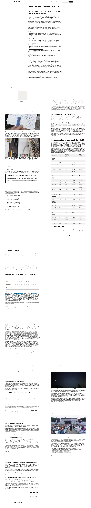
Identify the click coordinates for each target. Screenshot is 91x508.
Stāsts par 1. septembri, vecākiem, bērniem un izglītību (61, 235)
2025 (71, 142)
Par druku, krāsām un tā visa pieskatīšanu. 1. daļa (14, 235)
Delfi (55, 435)
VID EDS (32, 481)
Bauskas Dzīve (54, 184)
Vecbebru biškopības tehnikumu (76, 99)
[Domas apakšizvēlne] (46, 1)
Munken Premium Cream (27, 184)
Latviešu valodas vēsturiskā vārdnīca (36, 55)
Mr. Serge (17, 1)
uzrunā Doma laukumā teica (55, 103)
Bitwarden (32, 410)
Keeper (36, 410)
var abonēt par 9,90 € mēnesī (65, 133)
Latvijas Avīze (54, 169)
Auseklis (53, 182)
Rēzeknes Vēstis (54, 205)
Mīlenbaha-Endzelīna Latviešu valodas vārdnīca (38, 52)
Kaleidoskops (54, 192)
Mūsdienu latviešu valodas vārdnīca (36, 49)
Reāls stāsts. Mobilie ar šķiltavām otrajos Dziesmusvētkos (62, 365)
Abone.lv (74, 122)
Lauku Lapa (53, 173)
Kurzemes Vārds (54, 194)
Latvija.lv (24, 481)
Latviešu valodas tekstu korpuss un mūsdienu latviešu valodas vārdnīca (44, 12)
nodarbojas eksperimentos (33, 61)
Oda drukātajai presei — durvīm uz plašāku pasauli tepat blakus (63, 87)
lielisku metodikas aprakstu (39, 67)
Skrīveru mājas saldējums (71, 101)
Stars (52, 212)
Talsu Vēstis (53, 214)
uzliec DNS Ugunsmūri (29, 383)
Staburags (53, 210)
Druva (53, 187)
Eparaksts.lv (28, 481)
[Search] (71, 1)
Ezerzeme (53, 191)
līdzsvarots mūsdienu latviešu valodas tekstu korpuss (39, 23)
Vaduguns (53, 215)
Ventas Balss (54, 217)
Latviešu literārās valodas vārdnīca (36, 50)
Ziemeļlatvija (54, 223)
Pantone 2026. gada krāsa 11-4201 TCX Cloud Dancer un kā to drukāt (18, 87)
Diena (53, 162)
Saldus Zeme (54, 209)
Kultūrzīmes (54, 167)
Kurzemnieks (54, 196)
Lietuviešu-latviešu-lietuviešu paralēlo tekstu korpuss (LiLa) (46, 41)
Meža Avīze (53, 175)
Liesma (53, 199)
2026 (73, 142)
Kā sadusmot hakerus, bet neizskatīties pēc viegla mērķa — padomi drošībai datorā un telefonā (20, 366)
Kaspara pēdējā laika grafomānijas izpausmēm (66, 439)
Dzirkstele (53, 189)
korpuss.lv (34, 43)
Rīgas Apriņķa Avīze (55, 207)
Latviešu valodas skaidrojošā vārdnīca (36, 56)
